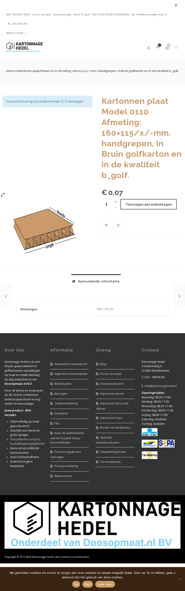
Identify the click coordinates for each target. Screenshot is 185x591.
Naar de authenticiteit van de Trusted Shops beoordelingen (67, 437)
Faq (56, 423)
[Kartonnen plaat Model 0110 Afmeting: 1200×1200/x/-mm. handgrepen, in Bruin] (5, 295)
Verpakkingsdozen (113, 452)
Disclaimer (61, 413)
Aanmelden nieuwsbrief (70, 364)
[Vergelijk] (118, 225)
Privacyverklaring (66, 466)
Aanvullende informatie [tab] (98, 281)
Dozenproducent (111, 384)
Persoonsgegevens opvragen (65, 454)
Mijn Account (14, 33)
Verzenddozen (110, 462)
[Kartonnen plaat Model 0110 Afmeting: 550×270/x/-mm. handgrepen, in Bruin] (179, 295)
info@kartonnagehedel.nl (151, 14)
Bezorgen (61, 394)
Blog (103, 364)
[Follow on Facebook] (175, 5)
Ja (76, 584)
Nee (88, 584)
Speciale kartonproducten (107, 440)
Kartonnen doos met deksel (112, 406)
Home (10, 71)
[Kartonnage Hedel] (24, 47)
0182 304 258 (19, 23)
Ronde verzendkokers (115, 427)
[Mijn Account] (149, 47)
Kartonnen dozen (112, 394)
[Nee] (179, 579)
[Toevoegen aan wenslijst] (106, 225)
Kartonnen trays (111, 418)
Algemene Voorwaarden (71, 374)
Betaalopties (63, 384)
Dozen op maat (110, 374)
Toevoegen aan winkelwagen (148, 204)
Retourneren (63, 476)
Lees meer (105, 584)
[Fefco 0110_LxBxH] (42, 230)
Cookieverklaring (66, 403)
